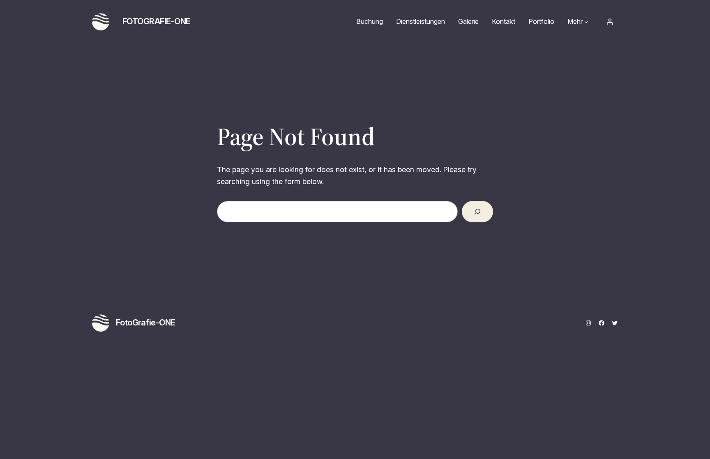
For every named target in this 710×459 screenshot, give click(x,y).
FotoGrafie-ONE (156, 21)
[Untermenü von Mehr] (586, 22)
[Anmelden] (610, 22)
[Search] (477, 211)
